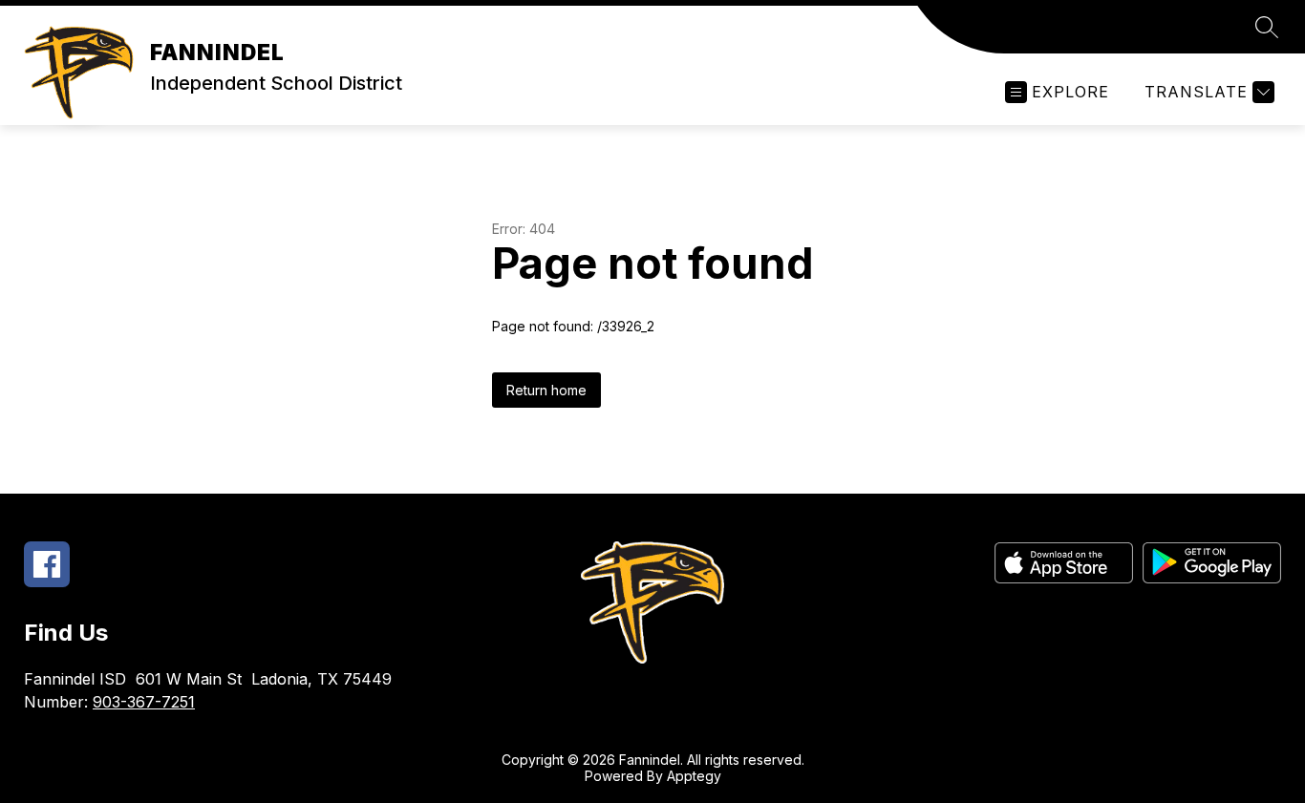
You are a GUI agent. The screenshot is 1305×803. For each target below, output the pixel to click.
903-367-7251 (144, 701)
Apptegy (694, 776)
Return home (546, 390)
